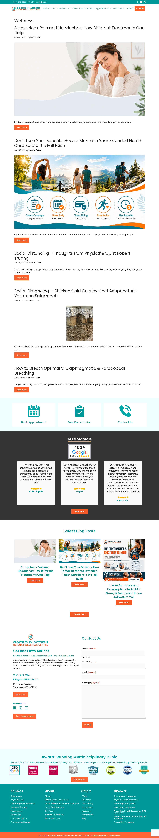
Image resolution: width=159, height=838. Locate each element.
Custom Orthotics (19, 818)
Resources (117, 8)
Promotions (87, 807)
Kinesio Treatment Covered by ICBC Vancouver (130, 817)
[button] (20, 694)
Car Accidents (77, 8)
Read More (79, 511)
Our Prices (86, 799)
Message (90, 682)
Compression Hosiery (20, 822)
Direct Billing (87, 803)
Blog (84, 818)
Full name (86, 657)
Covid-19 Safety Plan (54, 807)
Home (46, 8)
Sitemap (99, 835)
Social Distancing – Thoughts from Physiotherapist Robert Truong (72, 255)
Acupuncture (17, 811)
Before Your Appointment (56, 799)
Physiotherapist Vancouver (126, 799)
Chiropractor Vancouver (125, 796)
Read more (22, 127)
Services (62, 8)
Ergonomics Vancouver (124, 807)
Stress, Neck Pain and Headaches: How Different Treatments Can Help (79, 30)
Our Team (49, 811)
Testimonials (87, 814)
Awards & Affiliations (54, 814)
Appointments (102, 8)
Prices (89, 8)
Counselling (16, 814)
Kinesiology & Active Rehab (23, 803)
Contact (129, 8)
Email (89, 672)
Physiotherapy (17, 799)
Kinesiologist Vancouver (124, 803)
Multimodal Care (52, 818)
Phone (89, 662)
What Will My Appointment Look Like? (62, 803)
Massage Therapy (19, 807)
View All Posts (79, 614)
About (52, 8)
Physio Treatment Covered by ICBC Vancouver (130, 812)
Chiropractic (16, 796)
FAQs (84, 796)
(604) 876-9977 (19, 2)
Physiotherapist (75, 835)
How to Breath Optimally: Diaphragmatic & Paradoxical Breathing (69, 370)
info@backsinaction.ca (37, 2)
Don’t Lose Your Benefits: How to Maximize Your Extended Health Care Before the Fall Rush (78, 143)
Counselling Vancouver (124, 822)
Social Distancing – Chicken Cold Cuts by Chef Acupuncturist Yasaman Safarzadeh (76, 293)
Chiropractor (88, 835)
